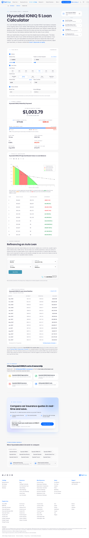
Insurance (4, 486)
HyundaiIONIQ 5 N (36, 451)
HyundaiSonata (25, 457)
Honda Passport (22, 514)
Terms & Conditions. (20, 535)
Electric (73, 503)
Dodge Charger (5, 520)
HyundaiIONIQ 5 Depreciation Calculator (19, 349)
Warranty (4, 487)
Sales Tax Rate (36, 79)
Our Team (56, 484)
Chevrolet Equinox (6, 509)
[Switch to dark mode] (80, 2)
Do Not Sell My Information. (36, 535)
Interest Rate (12, 79)
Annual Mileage (37, 89)
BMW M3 (4, 505)
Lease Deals (22, 493)
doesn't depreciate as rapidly (37, 42)
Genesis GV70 (22, 507)
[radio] (12, 71)
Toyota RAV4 (40, 509)
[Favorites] (83, 2)
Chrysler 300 (5, 516)
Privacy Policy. (27, 535)
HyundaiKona (13, 454)
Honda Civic (22, 512)
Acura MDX (4, 503)
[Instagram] (9, 475)
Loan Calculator (22, 495)
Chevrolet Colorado (6, 507)
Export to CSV (53, 291)
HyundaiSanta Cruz (49, 454)
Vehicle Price (12, 56)
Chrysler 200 (5, 514)
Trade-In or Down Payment (39, 56)
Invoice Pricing (40, 482)
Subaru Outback (22, 518)
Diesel (73, 509)
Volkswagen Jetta (41, 518)
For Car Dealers (57, 493)
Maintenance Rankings (42, 495)
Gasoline (73, 507)
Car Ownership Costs (24, 486)
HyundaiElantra (13, 451)
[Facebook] (12, 475)
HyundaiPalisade (37, 454)
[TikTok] (5, 475)
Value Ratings (22, 487)
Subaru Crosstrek (23, 520)
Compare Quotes (47, 424)
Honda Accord (22, 509)
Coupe (55, 511)
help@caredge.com (76, 482)
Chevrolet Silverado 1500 (7, 511)
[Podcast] (7, 475)
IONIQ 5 (18, 5)
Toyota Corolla (40, 505)
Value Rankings (22, 489)
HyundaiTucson (36, 457)
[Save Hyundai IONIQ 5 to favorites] (79, 13)
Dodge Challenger (6, 518)
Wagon (55, 514)
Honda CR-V (22, 511)
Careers (56, 486)
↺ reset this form (53, 49)
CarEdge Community (23, 484)
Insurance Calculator (41, 491)
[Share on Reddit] (19, 159)
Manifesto (56, 489)
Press (55, 487)
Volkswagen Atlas (40, 516)
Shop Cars (15, 2)
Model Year (11, 89)
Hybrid (73, 505)
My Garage (4, 484)
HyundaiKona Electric (25, 454)
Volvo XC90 (39, 514)
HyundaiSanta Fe (14, 457)
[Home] (8, 5)
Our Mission (56, 482)
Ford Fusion (21, 503)
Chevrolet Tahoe (5, 512)
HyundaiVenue (46, 457)
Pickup (55, 507)
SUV (55, 503)
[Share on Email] (23, 159)
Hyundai (12, 5)
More (57, 2)
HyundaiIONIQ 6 (47, 451)
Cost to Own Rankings (24, 491)
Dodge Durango (5, 522)
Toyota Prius (39, 507)
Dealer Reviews (49, 2)
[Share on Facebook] (14, 159)
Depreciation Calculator (42, 487)
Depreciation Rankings (42, 484)
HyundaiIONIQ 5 (24, 451)
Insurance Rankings (41, 489)
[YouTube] (2, 475)
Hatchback (56, 509)
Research (41, 2)
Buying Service (23, 2)
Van (55, 512)
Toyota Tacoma (40, 511)
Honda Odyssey (22, 516)
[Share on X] (21, 159)
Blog (20, 482)
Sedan (55, 505)
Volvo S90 (39, 512)
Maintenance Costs (41, 493)
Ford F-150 (21, 505)
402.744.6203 (75, 484)
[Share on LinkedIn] (16, 159)
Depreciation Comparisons (42, 486)
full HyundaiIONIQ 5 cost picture (24, 369)
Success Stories (57, 491)
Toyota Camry (40, 503)
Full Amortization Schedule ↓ (49, 343)
